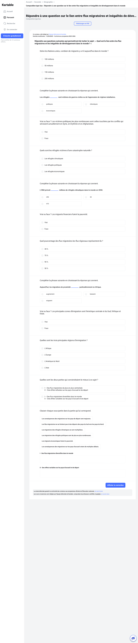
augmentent (50, 294)
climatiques (94, 104)
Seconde (37, 2)
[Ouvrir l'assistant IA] (133, 638)
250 (47, 197)
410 (47, 204)
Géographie (48, 2)
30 (91, 197)
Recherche (11, 23)
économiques (50, 111)
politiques (49, 104)
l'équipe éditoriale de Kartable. (57, 34)
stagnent (49, 300)
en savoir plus (99, 491)
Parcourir (10, 17)
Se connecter (12, 29)
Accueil (10, 11)
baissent (93, 294)
